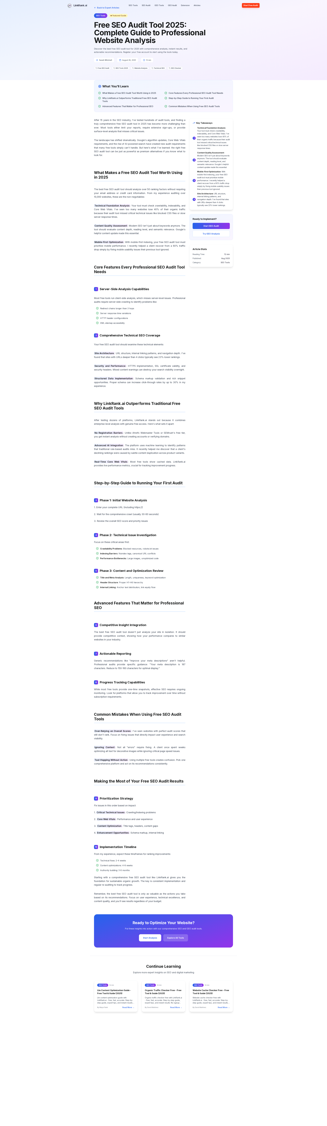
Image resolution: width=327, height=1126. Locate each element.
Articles (197, 5)
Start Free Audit (250, 5)
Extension (185, 5)
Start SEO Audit (211, 226)
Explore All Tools (175, 938)
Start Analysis (150, 938)
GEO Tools (159, 5)
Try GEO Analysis (211, 234)
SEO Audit (146, 5)
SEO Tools (133, 5)
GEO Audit (172, 5)
